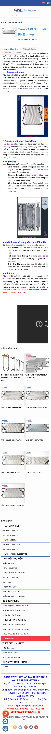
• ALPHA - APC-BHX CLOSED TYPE (15, 554)
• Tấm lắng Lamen (9, 648)
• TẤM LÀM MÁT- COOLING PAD (14, 596)
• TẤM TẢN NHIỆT (9, 563)
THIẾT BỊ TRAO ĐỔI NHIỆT (14, 620)
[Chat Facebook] (5, 721)
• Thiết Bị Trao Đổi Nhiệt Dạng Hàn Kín (16, 634)
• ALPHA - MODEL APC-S (11, 535)
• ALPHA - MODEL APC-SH (12, 545)
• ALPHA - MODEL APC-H (11, 540)
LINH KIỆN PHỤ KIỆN (12, 559)
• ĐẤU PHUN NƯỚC (10, 568)
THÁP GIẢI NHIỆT (10, 526)
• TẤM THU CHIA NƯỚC (11, 592)
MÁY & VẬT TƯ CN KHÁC (14, 662)
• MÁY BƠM (7, 582)
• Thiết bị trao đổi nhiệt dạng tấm (14, 624)
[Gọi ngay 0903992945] (5, 714)
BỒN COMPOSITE (10, 601)
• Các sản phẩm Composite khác (14, 610)
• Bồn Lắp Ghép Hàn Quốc (12, 615)
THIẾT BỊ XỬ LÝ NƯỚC (13, 643)
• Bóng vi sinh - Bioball (10, 653)
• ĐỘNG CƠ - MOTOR (10, 577)
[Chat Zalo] (5, 729)
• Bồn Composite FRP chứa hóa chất (15, 606)
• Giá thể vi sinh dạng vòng (12, 657)
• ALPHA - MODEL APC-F (11, 549)
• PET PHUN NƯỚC (10, 587)
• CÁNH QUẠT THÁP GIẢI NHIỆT (14, 573)
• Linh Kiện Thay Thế (10, 639)
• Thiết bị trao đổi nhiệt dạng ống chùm (16, 629)
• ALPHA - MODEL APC (11, 531)
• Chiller (5, 667)
